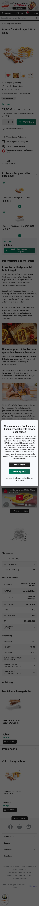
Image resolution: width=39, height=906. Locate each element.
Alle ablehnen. (19, 480)
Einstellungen (19, 465)
